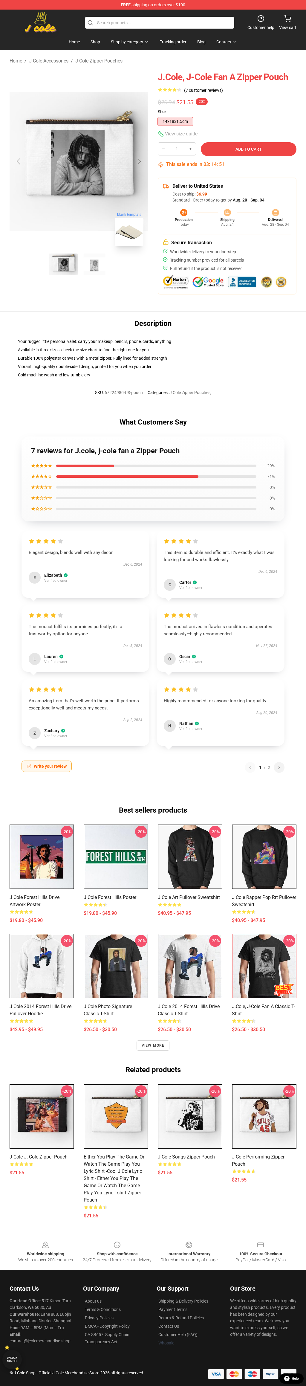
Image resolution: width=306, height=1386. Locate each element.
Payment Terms (172, 1309)
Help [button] (295, 1378)
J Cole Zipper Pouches (99, 61)
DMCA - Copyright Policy (107, 1326)
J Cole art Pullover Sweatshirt (189, 897)
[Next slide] (139, 161)
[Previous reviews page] (250, 767)
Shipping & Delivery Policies (183, 1301)
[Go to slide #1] (63, 264)
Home (16, 61)
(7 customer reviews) (203, 90)
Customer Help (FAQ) (178, 1334)
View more (153, 1045)
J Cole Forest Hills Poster (110, 897)
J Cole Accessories (48, 61)
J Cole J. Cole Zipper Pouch (39, 1157)
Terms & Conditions (103, 1309)
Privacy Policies (99, 1317)
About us (93, 1301)
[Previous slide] (19, 161)
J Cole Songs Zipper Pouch (186, 1157)
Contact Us (168, 1326)
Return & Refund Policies (181, 1317)
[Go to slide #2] (94, 264)
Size (162, 111)
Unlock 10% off (12, 1359)
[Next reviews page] (279, 767)
